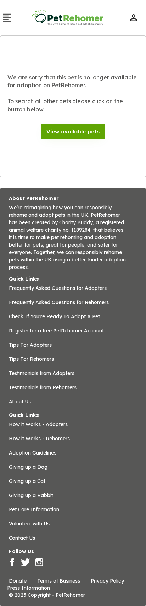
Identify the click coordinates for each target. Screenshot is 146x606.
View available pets (73, 131)
